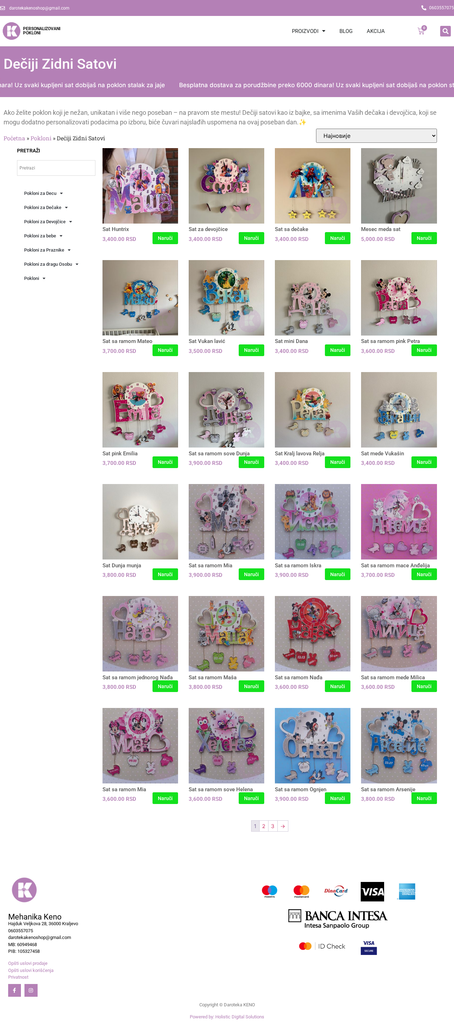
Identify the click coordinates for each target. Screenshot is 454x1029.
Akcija (376, 31)
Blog (346, 31)
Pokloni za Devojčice (45, 221)
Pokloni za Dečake (42, 207)
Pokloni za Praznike (44, 250)
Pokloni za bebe (40, 235)
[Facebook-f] (14, 990)
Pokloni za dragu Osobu (48, 264)
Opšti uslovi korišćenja (31, 970)
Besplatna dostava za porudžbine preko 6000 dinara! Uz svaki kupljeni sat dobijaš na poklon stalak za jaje (296, 85)
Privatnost (18, 977)
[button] (445, 31)
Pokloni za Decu (40, 193)
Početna (14, 138)
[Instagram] (30, 990)
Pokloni (41, 138)
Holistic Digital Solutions (239, 1016)
